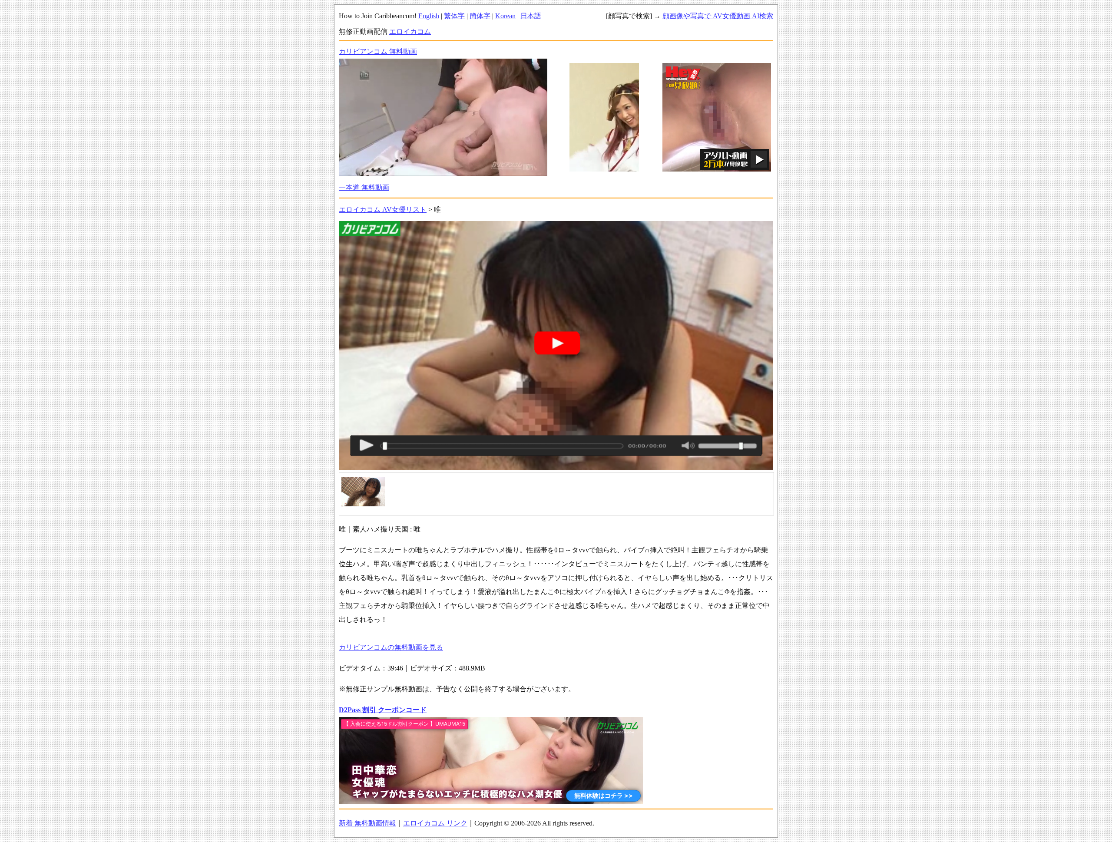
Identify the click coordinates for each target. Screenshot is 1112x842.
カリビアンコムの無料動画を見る (391, 647)
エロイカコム (410, 31)
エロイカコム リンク (435, 823)
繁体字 (454, 16)
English (428, 16)
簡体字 (480, 16)
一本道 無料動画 (364, 187)
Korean (505, 16)
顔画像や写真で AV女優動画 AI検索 (717, 16)
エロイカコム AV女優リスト (383, 209)
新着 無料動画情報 (367, 823)
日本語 (530, 16)
